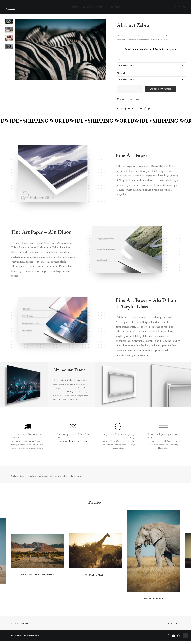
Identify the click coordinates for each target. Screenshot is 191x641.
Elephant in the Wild (153, 598)
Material (121, 72)
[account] (175, 7)
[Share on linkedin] (133, 108)
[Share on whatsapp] (137, 108)
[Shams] (10, 7)
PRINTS (74, 7)
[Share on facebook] (117, 108)
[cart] (184, 7)
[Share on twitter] (121, 108)
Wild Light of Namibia (95, 575)
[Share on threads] (125, 108)
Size (119, 59)
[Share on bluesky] (141, 108)
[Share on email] (148, 108)
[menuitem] (74, 7)
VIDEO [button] (100, 7)
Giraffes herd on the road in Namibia (37, 574)
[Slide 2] (9, 30)
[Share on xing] (145, 108)
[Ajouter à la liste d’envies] (2, 522)
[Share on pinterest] (129, 108)
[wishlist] (179, 7)
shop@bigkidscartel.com (78, 441)
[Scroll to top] (185, 635)
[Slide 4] (9, 46)
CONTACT (116, 7)
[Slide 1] (9, 21)
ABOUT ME (88, 7)
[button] (60, 49)
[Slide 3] (9, 38)
